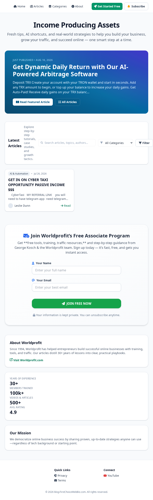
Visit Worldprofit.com (28, 360)
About (79, 6)
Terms (62, 480)
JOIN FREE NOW (79, 303)
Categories (59, 6)
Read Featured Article (35, 102)
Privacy (62, 475)
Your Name (43, 263)
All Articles (69, 102)
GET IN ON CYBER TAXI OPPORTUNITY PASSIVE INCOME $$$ (36, 184)
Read (67, 205)
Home (21, 6)
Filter (146, 143)
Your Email (43, 280)
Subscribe (138, 6)
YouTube (113, 475)
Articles (39, 6)
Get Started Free (109, 6)
